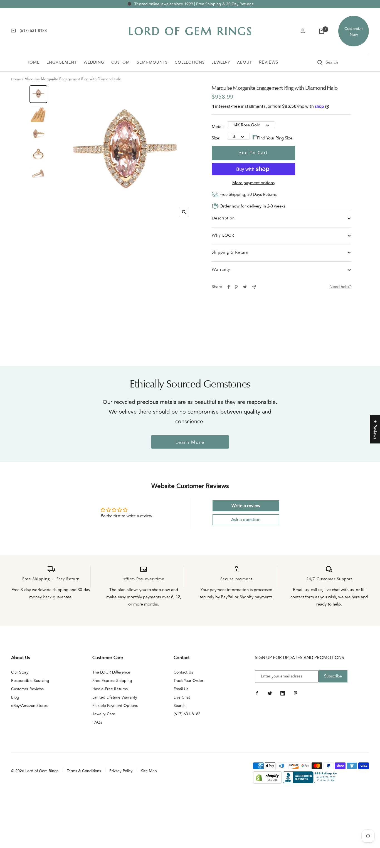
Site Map (149, 771)
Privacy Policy (121, 771)
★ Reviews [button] (375, 429)
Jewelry (221, 62)
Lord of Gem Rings (41, 771)
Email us (301, 590)
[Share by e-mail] (254, 287)
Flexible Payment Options (115, 706)
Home (33, 62)
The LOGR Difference (111, 672)
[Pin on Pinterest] (236, 287)
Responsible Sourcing (30, 681)
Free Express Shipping (112, 681)
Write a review (245, 505)
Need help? (340, 287)
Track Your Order (188, 681)
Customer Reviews (27, 689)
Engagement (61, 62)
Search (180, 706)
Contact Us (183, 672)
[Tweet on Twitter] (245, 287)
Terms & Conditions (84, 771)
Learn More (190, 442)
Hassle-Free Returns (110, 689)
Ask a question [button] (246, 519)
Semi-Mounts (152, 62)
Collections (190, 62)
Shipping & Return (230, 253)
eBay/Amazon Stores (29, 706)
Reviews (268, 62)
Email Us (181, 689)
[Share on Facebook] (229, 287)
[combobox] (340, 62)
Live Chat (182, 697)
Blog (15, 697)
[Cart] (321, 31)
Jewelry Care (103, 714)
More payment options (253, 183)
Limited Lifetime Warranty (114, 697)
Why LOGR (223, 236)
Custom (120, 62)
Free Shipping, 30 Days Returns (247, 194)
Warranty (221, 270)
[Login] (302, 31)
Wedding (94, 62)
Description (223, 218)
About (244, 62)
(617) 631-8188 (187, 714)
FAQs (97, 722)
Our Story (19, 672)
